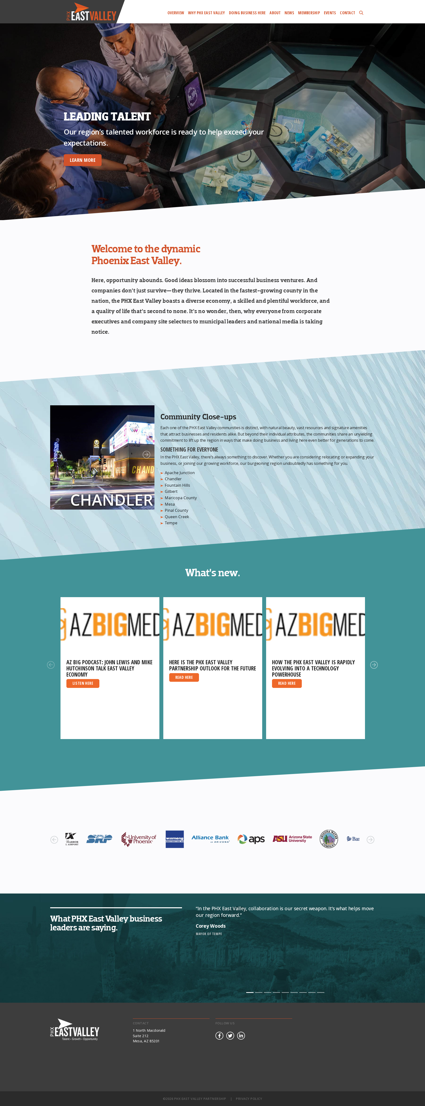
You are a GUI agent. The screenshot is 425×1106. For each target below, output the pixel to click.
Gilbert (171, 491)
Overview (175, 12)
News (289, 12)
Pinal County (176, 510)
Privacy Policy (249, 1098)
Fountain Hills (177, 485)
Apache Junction (180, 472)
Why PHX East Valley (206, 12)
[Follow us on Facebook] (219, 1036)
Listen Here (83, 683)
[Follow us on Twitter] (230, 1036)
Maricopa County (181, 497)
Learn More (58, 160)
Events (330, 12)
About (275, 12)
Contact (347, 12)
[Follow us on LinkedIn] (241, 1036)
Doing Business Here (247, 12)
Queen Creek (177, 516)
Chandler (173, 479)
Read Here (184, 677)
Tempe (171, 523)
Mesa (170, 504)
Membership (309, 12)
